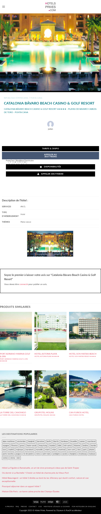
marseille (39, 449)
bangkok (31, 441)
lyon (4, 449)
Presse (24, 506)
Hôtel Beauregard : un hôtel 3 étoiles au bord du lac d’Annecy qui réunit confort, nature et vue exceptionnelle (45, 479)
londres (85, 445)
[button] (3, 6)
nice (78, 449)
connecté (23, 284)
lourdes (93, 445)
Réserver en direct (16, 325)
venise (5, 458)
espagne (6, 445)
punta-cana (36, 98)
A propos (9, 506)
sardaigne (56, 454)
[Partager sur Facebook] (11, 162)
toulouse (92, 454)
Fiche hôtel (16, 331)
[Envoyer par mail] (20, 162)
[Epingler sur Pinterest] (25, 162)
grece (22, 445)
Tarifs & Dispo (50, 149)
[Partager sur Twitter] (15, 162)
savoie (64, 454)
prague (18, 454)
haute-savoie (31, 445)
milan (54, 449)
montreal (62, 449)
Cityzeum (60, 511)
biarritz (56, 441)
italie (59, 445)
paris (85, 449)
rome (38, 454)
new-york (71, 449)
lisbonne (77, 445)
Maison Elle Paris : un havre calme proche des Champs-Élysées (30, 492)
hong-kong (43, 445)
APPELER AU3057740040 (50, 156)
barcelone (40, 441)
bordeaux (64, 441)
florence (14, 445)
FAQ (17, 506)
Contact (33, 506)
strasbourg (82, 454)
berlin (49, 441)
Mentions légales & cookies (57, 506)
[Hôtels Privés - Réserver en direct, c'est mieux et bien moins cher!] (51, 6)
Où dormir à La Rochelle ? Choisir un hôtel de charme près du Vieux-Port (35, 473)
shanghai (72, 454)
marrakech (29, 449)
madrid (11, 449)
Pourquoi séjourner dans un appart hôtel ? (21, 486)
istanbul (52, 445)
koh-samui (68, 445)
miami (47, 449)
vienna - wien (15, 458)
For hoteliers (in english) (84, 506)
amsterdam (21, 441)
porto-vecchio (8, 454)
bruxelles (73, 441)
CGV (40, 506)
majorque (19, 449)
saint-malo (46, 454)
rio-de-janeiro (28, 454)
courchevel (91, 441)
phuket (91, 449)
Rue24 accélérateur (74, 511)
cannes (82, 441)
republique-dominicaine (16, 98)
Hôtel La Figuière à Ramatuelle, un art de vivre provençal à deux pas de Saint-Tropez (40, 468)
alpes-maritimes (9, 441)
